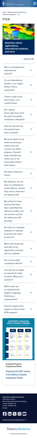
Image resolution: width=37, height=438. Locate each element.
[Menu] (35, 3)
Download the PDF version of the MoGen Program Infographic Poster (18, 374)
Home (4, 12)
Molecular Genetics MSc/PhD (17, 12)
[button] (18, 70)
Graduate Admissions (9, 14)
